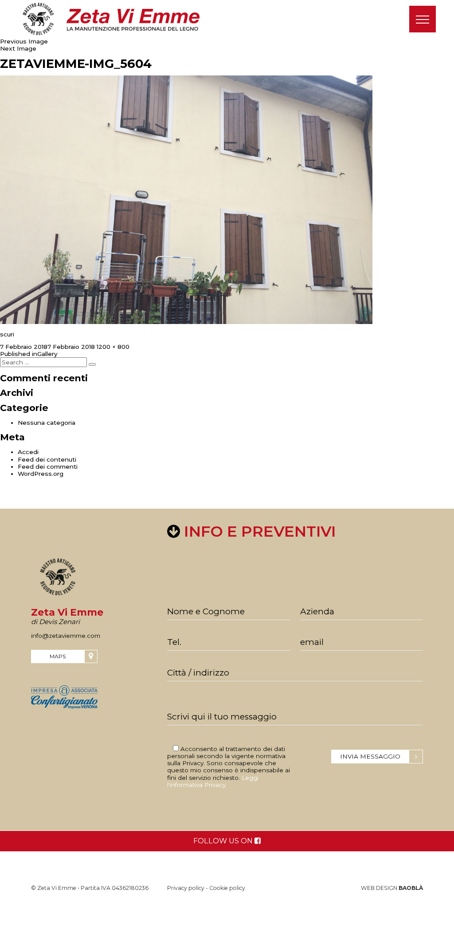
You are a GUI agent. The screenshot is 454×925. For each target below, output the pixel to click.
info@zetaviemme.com (65, 635)
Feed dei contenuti (47, 459)
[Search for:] (44, 362)
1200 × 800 (113, 346)
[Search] (92, 364)
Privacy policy (185, 888)
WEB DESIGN (392, 888)
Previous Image (24, 41)
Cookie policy (227, 888)
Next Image (18, 48)
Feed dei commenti (48, 466)
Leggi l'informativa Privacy (212, 781)
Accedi (28, 451)
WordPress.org (40, 473)
